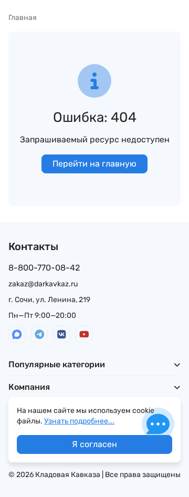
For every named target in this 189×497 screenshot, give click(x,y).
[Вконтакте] (61, 334)
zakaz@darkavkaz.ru (43, 283)
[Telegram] (39, 334)
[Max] (17, 334)
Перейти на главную (94, 164)
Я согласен (94, 444)
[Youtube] (84, 334)
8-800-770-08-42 (44, 268)
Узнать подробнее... (79, 421)
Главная (22, 17)
